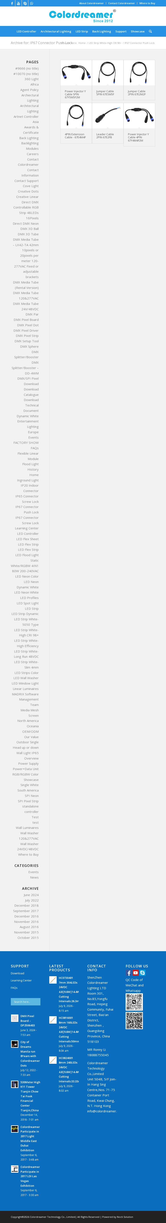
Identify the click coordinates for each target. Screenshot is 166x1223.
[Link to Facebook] (12, 3)
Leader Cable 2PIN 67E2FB (105, 135)
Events (33, 437)
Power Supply (28, 763)
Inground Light (28, 480)
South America (28, 790)
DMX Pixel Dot (28, 325)
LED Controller (28, 533)
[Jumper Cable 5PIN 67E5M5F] (107, 72)
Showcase (31, 779)
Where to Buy (147, 3)
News (34, 877)
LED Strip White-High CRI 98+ (105, 43)
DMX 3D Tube (28, 234)
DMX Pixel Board (26, 319)
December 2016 (26, 916)
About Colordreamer (91, 3)
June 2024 (31, 895)
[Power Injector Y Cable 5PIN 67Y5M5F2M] (76, 72)
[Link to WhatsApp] (31, 3)
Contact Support (26, 180)
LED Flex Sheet (27, 539)
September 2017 (26, 911)
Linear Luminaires (26, 688)
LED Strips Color (26, 672)
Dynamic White (28, 416)
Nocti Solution (125, 1216)
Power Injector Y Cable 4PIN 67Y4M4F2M (138, 137)
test (35, 822)
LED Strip (32, 608)
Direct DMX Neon (26, 223)
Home (82, 43)
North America (28, 720)
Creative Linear (27, 196)
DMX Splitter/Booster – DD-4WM (25, 367)
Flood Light (30, 464)
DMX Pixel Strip (27, 335)
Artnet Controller (26, 116)
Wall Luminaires (27, 827)
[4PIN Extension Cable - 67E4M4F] (76, 115)
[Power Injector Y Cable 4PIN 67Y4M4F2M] (139, 115)
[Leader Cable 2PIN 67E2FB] (107, 115)
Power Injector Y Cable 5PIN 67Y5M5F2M (75, 94)
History (33, 469)
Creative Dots (28, 191)
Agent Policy (29, 90)
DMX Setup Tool (26, 341)
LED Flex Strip (28, 544)
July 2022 (32, 900)
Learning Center (27, 528)
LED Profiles (29, 598)
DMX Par (32, 314)
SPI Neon (32, 795)
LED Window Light (25, 683)
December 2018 (26, 905)
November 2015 (26, 932)
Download (31, 384)
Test (35, 817)
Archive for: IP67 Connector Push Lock (42, 42)
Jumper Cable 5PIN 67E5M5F (105, 92)
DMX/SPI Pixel (28, 378)
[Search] (149, 31)
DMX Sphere (29, 346)
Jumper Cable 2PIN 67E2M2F (137, 92)
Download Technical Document (31, 405)
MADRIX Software (25, 694)
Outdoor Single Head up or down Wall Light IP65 (26, 747)
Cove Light (31, 186)
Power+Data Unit (26, 769)
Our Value (31, 737)
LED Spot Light (28, 603)
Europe (33, 432)
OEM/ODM (30, 731)
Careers (33, 154)
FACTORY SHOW (26, 442)
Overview (31, 758)
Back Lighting (29, 138)
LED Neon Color (27, 576)
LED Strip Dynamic (25, 614)
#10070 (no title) (26, 74)
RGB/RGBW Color (25, 774)
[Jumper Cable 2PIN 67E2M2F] (139, 72)
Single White (30, 785)
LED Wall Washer (26, 678)
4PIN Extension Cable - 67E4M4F (75, 135)
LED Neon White (26, 592)
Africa (34, 84)
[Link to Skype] (25, 3)
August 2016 (29, 927)
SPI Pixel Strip (28, 801)
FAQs (35, 448)
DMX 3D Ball (29, 228)
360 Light (32, 79)
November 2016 (26, 921)
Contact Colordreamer (121, 3)
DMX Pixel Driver (26, 330)
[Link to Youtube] (18, 3)
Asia (36, 121)
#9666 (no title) (27, 68)
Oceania (33, 726)
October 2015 (28, 937)
